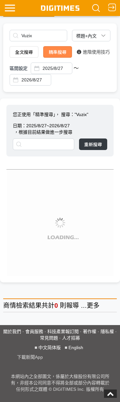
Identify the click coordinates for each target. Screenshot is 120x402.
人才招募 (71, 337)
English (75, 347)
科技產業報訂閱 (63, 331)
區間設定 (19, 68)
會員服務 (34, 331)
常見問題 (49, 337)
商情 (9, 305)
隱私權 (107, 331)
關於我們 (12, 331)
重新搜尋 (93, 144)
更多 (93, 305)
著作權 (89, 331)
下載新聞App (30, 357)
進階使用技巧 (96, 51)
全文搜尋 (24, 52)
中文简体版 (49, 347)
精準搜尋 (58, 52)
